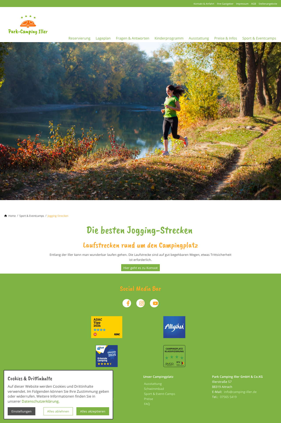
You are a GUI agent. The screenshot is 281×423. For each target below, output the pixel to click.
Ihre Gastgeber (225, 3)
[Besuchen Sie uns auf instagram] (140, 303)
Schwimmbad (154, 389)
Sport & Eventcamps (259, 38)
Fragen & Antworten (132, 38)
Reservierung (79, 38)
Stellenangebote (268, 3)
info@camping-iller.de (240, 392)
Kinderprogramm (169, 38)
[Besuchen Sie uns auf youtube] (154, 303)
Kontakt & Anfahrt (204, 3)
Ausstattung (199, 38)
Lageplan (103, 38)
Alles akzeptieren (92, 411)
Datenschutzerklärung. (40, 401)
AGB (253, 3)
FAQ (147, 404)
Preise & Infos (225, 38)
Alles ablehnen (58, 411)
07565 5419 (228, 397)
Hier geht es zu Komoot (140, 268)
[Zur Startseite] (34, 24)
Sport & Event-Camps (159, 394)
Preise (148, 399)
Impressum (242, 3)
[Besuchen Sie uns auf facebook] (126, 303)
